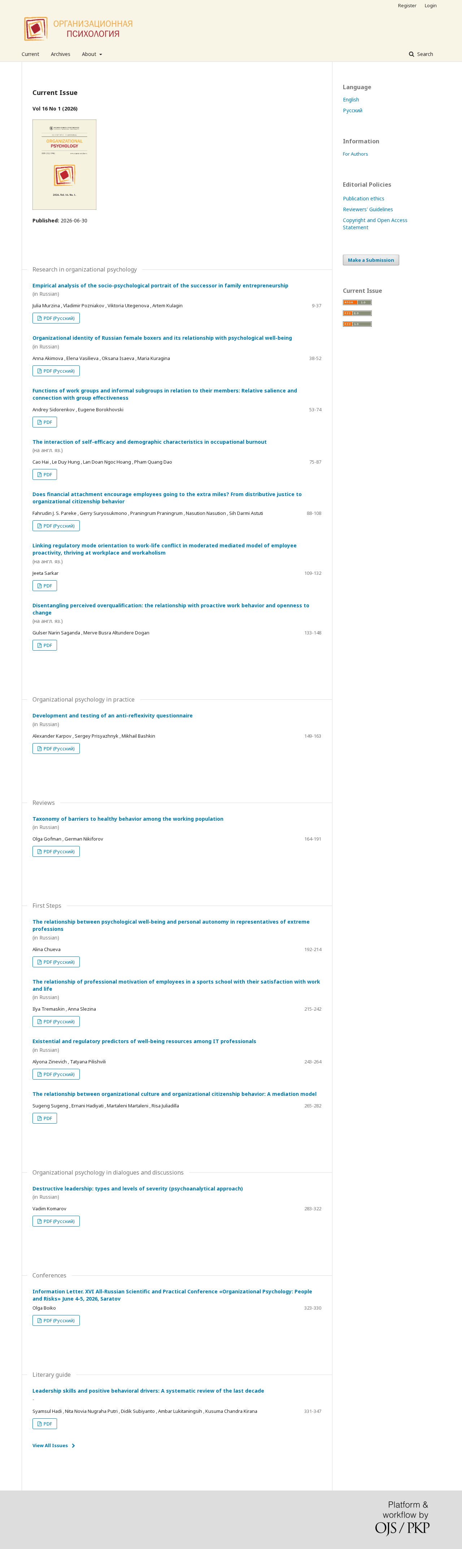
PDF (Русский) (59, 318)
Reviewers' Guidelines (368, 209)
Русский (352, 110)
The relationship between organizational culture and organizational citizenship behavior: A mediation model (174, 1093)
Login (431, 5)
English (351, 99)
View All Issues (50, 1445)
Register (407, 5)
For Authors (355, 154)
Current (30, 54)
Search (424, 54)
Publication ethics (363, 198)
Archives (60, 54)
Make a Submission (371, 260)
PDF (47, 422)
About (90, 54)
